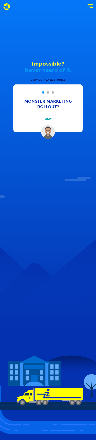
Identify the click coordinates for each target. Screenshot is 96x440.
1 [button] (43, 92)
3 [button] (53, 92)
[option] (48, 108)
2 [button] (48, 92)
